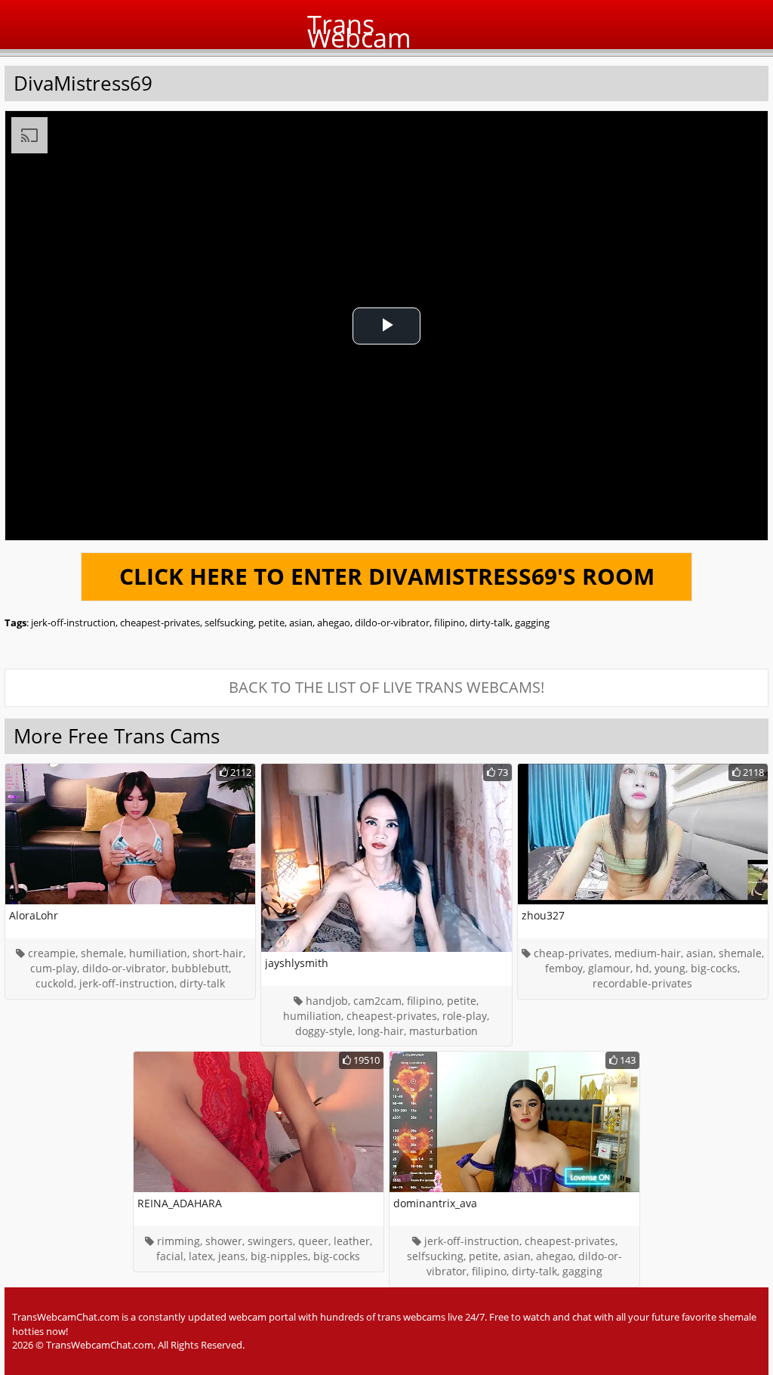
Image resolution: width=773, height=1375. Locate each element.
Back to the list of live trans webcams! (386, 687)
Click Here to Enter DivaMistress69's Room (386, 576)
